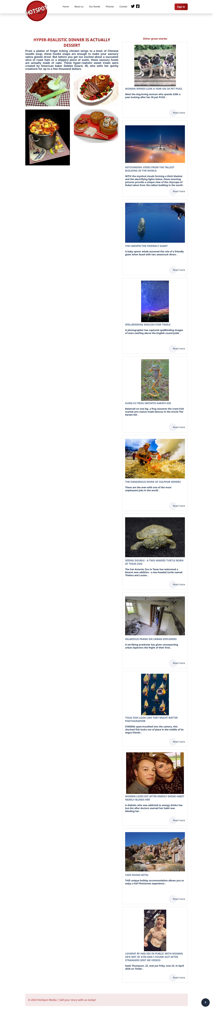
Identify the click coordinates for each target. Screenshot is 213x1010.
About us (78, 6)
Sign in (181, 6)
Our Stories (94, 6)
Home (66, 6)
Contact (123, 6)
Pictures (110, 6)
